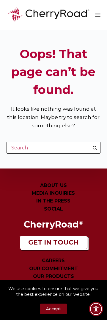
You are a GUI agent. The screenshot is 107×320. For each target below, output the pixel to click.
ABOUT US (53, 185)
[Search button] (94, 147)
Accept (53, 308)
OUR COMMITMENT (53, 268)
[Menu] (97, 15)
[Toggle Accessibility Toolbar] (96, 309)
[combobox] (48, 148)
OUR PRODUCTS (53, 276)
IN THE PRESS (53, 201)
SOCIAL (53, 209)
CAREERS (53, 260)
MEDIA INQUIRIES (53, 193)
